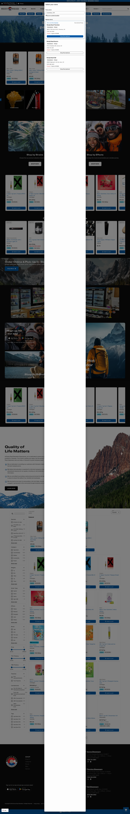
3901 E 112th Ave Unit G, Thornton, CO (56, 29)
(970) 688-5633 (50, 64)
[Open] (83, 12)
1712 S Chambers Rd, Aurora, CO (54, 45)
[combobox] (64, 13)
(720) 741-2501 (50, 47)
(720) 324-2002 (50, 31)
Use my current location (53, 15)
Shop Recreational (65, 36)
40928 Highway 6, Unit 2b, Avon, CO (55, 62)
